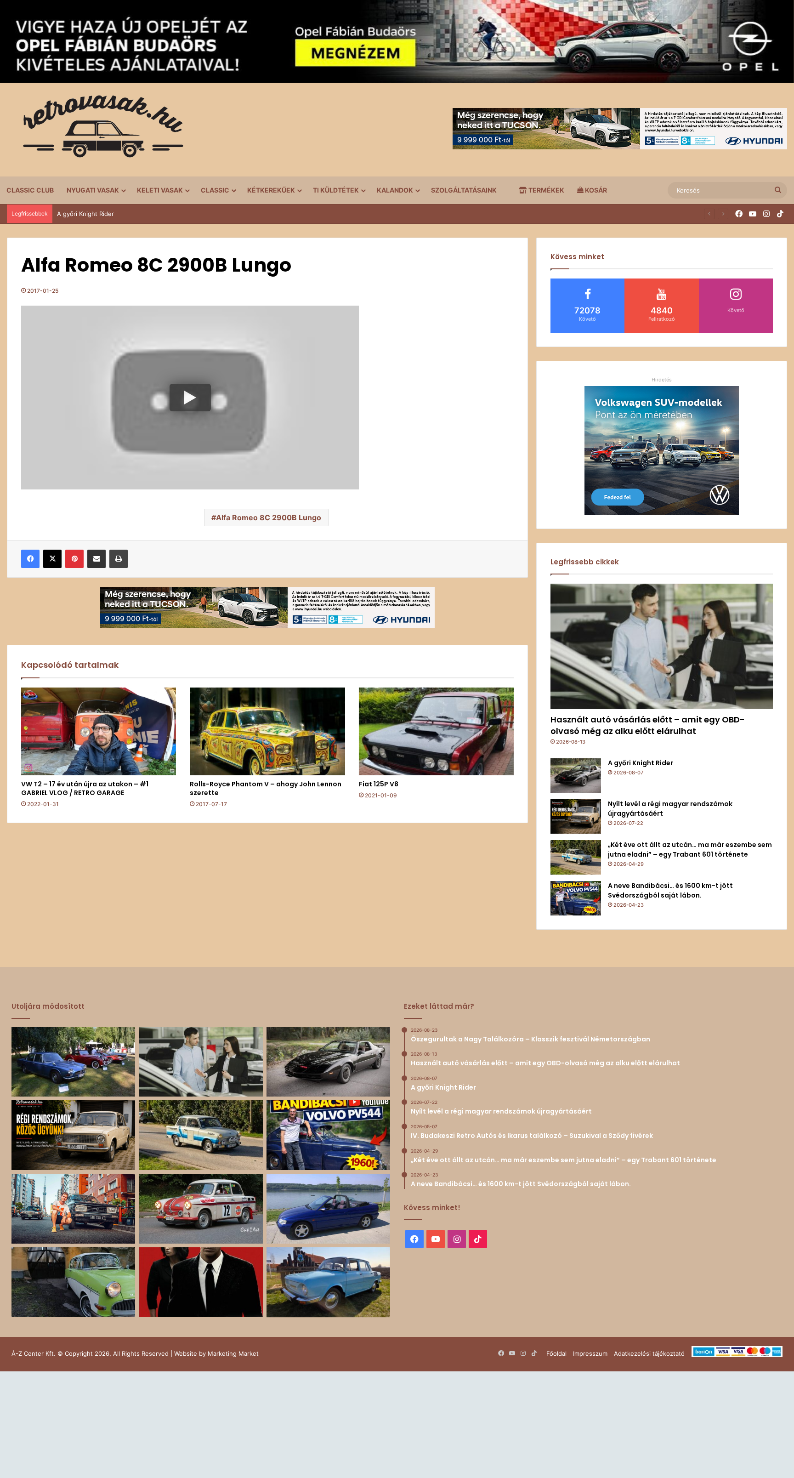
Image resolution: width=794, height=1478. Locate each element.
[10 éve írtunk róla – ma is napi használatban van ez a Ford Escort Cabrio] (328, 1209)
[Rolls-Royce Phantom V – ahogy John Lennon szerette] (267, 731)
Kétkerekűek (271, 190)
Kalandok (395, 190)
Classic (215, 190)
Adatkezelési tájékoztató (649, 1353)
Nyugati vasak (93, 190)
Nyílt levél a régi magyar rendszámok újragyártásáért (132, 213)
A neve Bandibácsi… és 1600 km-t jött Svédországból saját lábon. (670, 890)
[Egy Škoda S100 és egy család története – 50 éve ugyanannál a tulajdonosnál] (328, 1282)
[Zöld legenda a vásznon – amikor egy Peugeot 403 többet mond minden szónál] (200, 1282)
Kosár (595, 190)
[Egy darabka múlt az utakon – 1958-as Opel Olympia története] (73, 1282)
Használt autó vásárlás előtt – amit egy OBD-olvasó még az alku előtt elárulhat (647, 725)
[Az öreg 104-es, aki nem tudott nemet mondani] (73, 1209)
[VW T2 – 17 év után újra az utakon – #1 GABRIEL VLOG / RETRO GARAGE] (98, 731)
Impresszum (590, 1353)
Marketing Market (233, 1353)
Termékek (545, 190)
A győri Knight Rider (640, 762)
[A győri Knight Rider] (575, 775)
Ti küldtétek (336, 190)
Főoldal (556, 1353)
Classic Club (30, 190)
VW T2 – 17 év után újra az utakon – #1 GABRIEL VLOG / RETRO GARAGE (84, 788)
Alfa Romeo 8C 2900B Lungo (268, 517)
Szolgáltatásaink (464, 190)
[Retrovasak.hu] (99, 129)
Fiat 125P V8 (378, 784)
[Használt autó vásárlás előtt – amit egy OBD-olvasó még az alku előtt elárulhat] (661, 646)
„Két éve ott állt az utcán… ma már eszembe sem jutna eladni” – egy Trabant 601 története (690, 849)
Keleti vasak (160, 190)
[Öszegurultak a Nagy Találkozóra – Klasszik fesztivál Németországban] (73, 1062)
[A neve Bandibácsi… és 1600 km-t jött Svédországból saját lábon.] (575, 898)
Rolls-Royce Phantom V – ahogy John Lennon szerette (265, 788)
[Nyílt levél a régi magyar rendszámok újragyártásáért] (575, 816)
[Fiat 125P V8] (436, 731)
